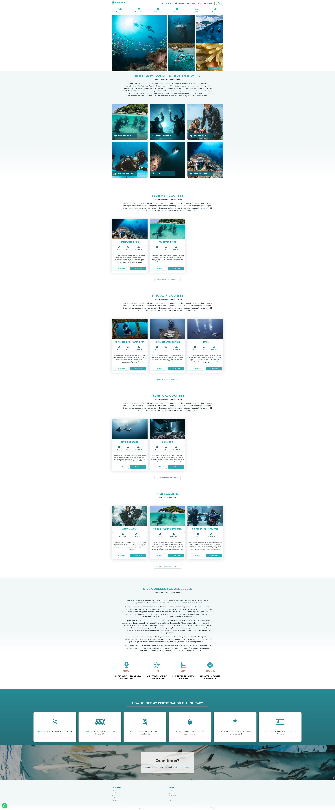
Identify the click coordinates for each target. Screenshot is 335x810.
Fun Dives (115, 798)
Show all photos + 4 (214, 68)
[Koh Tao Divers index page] (118, 3)
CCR (170, 800)
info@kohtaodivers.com (182, 767)
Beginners (172, 790)
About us (114, 790)
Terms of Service (121, 808)
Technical (171, 798)
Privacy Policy (130, 808)
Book (40, 731)
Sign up (133, 731)
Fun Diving (191, 3)
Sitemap (138, 808)
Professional (172, 795)
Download (89, 731)
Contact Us (208, 3)
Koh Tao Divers (167, 3)
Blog (199, 3)
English (221, 3)
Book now (138, 268)
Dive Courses (180, 3)
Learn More (121, 268)
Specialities (172, 793)
